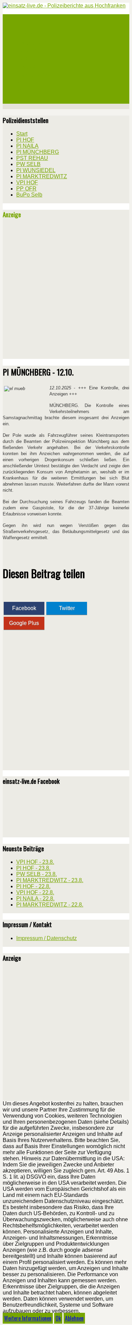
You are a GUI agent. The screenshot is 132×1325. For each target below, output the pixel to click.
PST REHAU (28, 51)
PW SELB (25, 59)
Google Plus (24, 623)
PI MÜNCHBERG (32, 43)
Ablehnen (74, 1318)
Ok (58, 1318)
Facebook (24, 608)
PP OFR (23, 91)
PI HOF (23, 26)
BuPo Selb (26, 100)
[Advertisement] (66, 291)
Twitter (67, 608)
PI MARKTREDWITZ (36, 75)
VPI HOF (24, 83)
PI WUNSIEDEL (30, 67)
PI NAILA (25, 34)
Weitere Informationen (27, 1318)
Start (21, 18)
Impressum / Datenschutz (46, 938)
